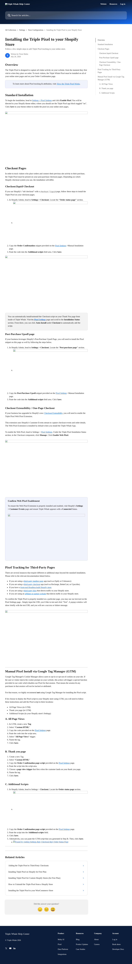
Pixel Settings (60, 246)
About (96, 939)
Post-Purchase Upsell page (108, 58)
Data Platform (63, 949)
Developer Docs (118, 949)
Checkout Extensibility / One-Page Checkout (110, 63)
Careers (97, 944)
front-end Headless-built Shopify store (35, 587)
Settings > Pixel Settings (42, 100)
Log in (122, 4)
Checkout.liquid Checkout (108, 53)
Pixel (59, 944)
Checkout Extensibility (53, 413)
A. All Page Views (106, 84)
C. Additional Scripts (107, 93)
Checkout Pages (103, 49)
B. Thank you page (106, 88)
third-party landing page (33, 581)
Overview (101, 40)
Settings (22, 30)
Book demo (116, 944)
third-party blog (30, 591)
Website (103, 4)
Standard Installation (105, 44)
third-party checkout (32, 584)
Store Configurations (35, 30)
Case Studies (80, 949)
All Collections (10, 30)
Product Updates (82, 944)
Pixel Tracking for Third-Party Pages (109, 71)
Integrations (62, 954)
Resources (113, 4)
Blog (77, 939)
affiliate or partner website (35, 594)
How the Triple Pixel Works (68, 84)
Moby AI (61, 939)
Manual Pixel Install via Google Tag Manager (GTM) (111, 78)
